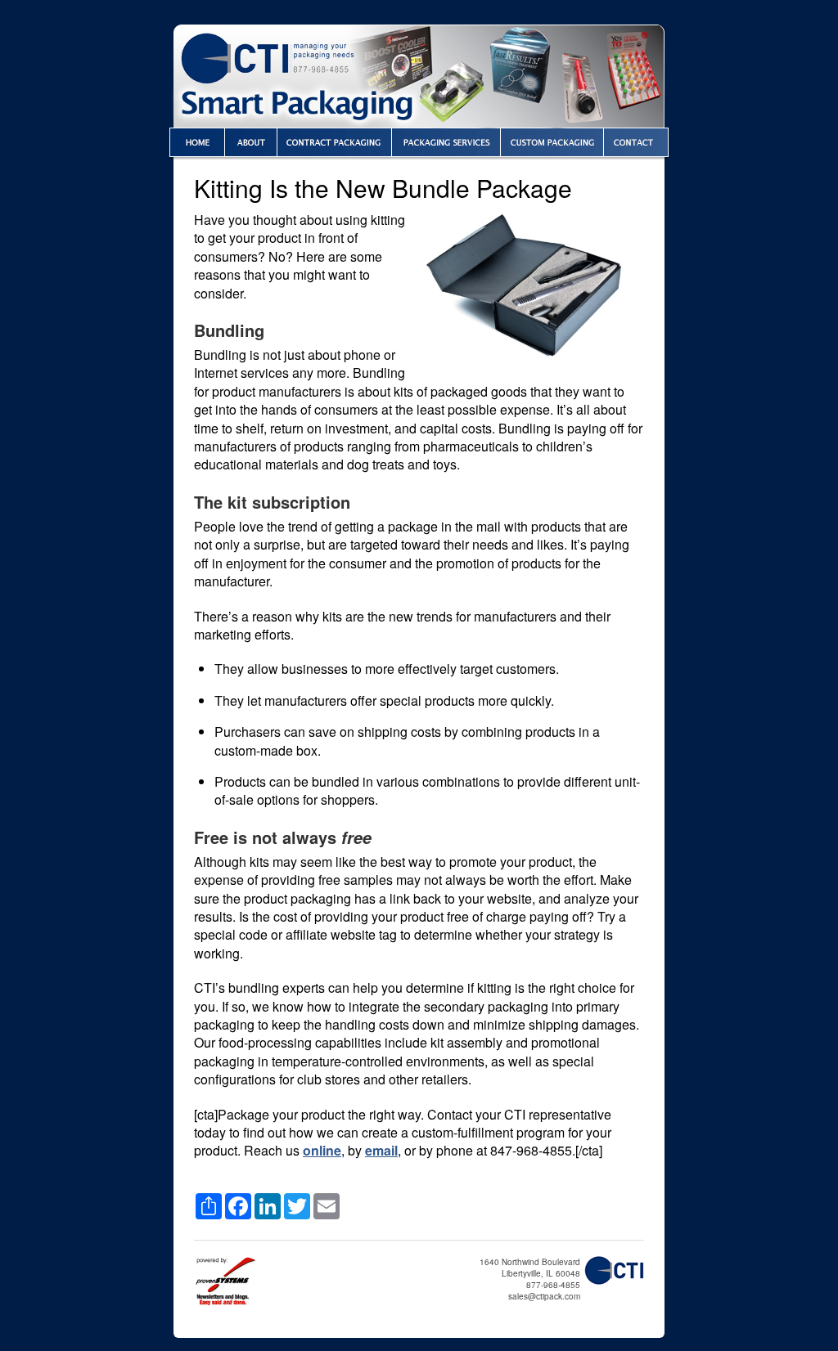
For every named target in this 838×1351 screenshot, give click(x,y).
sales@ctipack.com (544, 1296)
